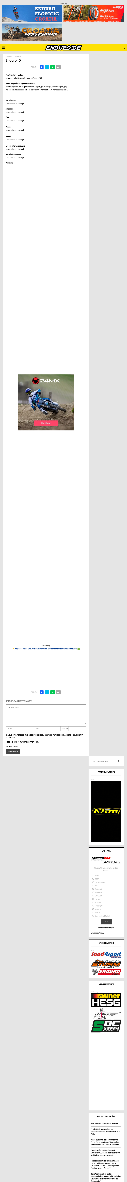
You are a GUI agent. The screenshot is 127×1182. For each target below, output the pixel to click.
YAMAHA (98, 896)
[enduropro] (106, 974)
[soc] (106, 1032)
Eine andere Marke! (102, 916)
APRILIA (98, 909)
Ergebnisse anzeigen (106, 928)
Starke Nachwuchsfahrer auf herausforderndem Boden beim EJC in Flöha (105, 1131)
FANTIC (98, 913)
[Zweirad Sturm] (106, 967)
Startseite (9, 57)
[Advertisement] (46, 668)
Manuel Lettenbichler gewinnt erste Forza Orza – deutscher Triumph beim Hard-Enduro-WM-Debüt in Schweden (105, 1142)
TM (96, 886)
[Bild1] (32, 25)
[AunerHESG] (106, 1007)
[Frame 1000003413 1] (46, 402)
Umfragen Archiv (97, 933)
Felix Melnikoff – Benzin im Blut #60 (104, 1124)
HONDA (98, 899)
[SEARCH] (118, 761)
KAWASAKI (99, 906)
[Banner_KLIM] (106, 841)
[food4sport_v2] (106, 958)
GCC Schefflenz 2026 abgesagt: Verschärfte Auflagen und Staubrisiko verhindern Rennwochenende (105, 1152)
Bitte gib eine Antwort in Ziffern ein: (22, 742)
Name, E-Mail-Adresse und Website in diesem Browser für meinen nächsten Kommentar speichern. (44, 736)
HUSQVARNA (100, 882)
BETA (97, 879)
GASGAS (98, 889)
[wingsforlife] (106, 1018)
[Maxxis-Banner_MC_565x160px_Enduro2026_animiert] (94, 7)
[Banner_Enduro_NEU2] (32, 7)
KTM (97, 876)
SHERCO (98, 892)
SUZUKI (98, 903)
